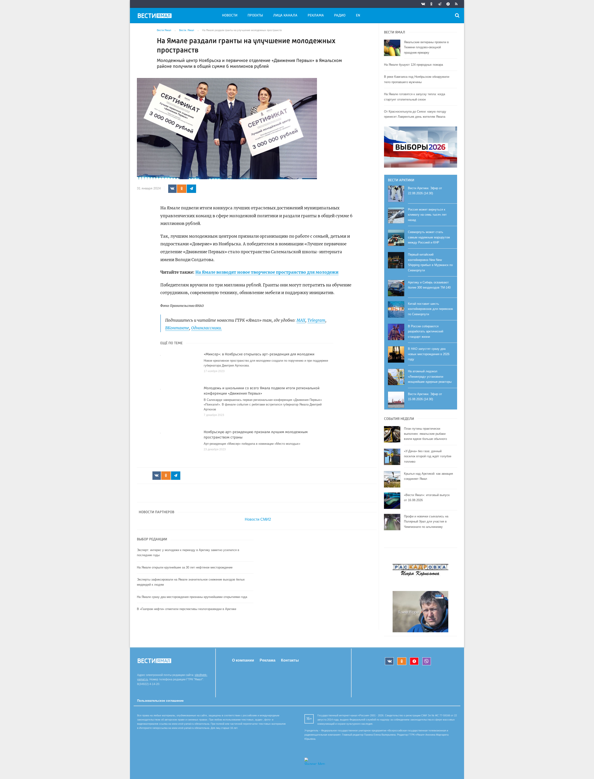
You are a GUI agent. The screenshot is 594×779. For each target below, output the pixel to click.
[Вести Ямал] (155, 16)
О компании (243, 660)
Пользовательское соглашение (160, 700)
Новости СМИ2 (258, 519)
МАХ (301, 320)
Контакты (290, 660)
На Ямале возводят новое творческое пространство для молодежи (267, 272)
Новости (229, 15)
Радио (339, 15)
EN (358, 15)
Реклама (316, 15)
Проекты (255, 15)
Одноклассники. (206, 328)
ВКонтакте (177, 328)
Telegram (316, 320)
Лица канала (285, 15)
